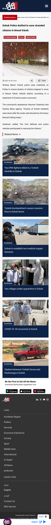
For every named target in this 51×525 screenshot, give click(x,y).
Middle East (9, 449)
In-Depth (8, 460)
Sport (6, 443)
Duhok (21, 37)
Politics (7, 422)
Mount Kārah (31, 37)
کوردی (6, 495)
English (7, 490)
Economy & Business (14, 433)
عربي (6, 485)
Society (7, 438)
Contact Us (9, 501)
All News (8, 465)
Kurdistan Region (10, 37)
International (10, 454)
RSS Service (10, 506)
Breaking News (10, 17)
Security (8, 427)
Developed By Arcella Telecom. (25, 515)
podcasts (8, 470)
